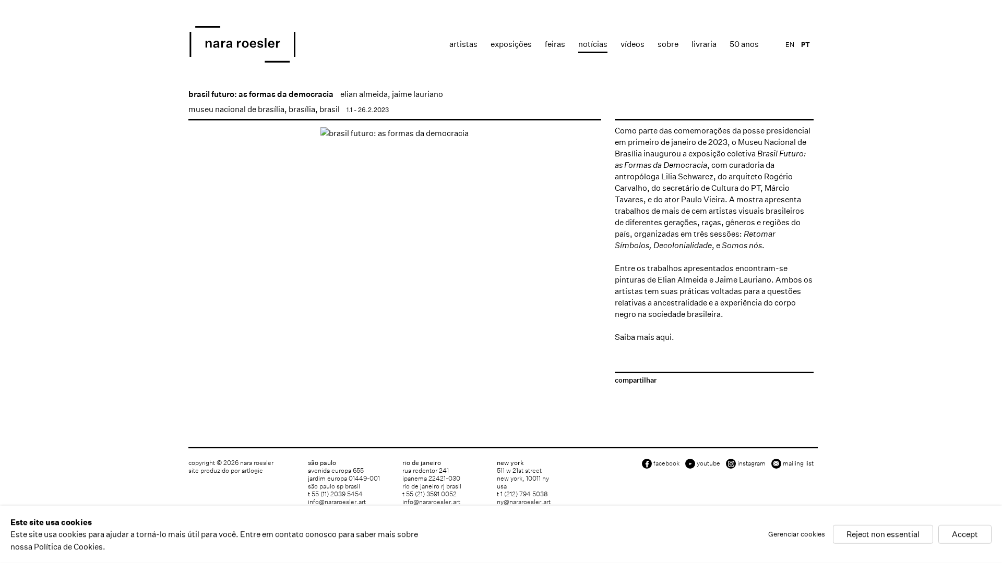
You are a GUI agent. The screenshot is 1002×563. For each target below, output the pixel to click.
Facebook (666, 463)
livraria (704, 44)
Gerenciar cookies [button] (796, 534)
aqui (664, 337)
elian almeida (364, 94)
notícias (592, 44)
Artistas (463, 44)
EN (789, 44)
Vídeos (633, 44)
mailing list (798, 463)
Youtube (708, 463)
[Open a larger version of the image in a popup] (394, 133)
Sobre (668, 44)
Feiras (555, 44)
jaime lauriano (417, 94)
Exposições (511, 44)
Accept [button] (965, 535)
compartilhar (636, 380)
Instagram (751, 463)
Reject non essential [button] (883, 535)
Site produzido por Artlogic (225, 470)
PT (805, 44)
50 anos (744, 44)
